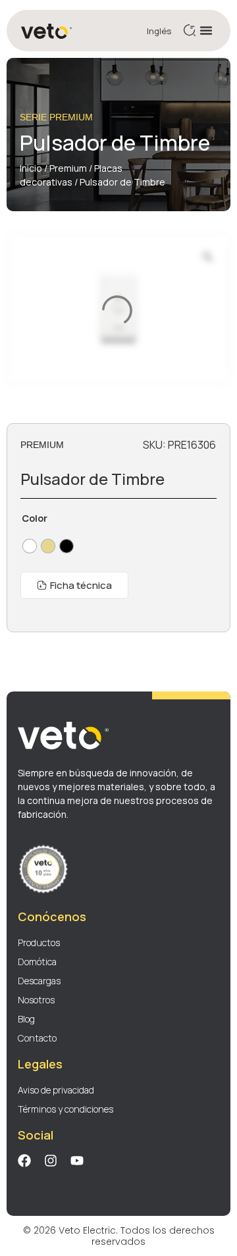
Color (34, 518)
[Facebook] (24, 1160)
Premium (68, 168)
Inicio (31, 168)
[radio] (29, 546)
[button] (206, 30)
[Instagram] (50, 1160)
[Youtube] (77, 1160)
